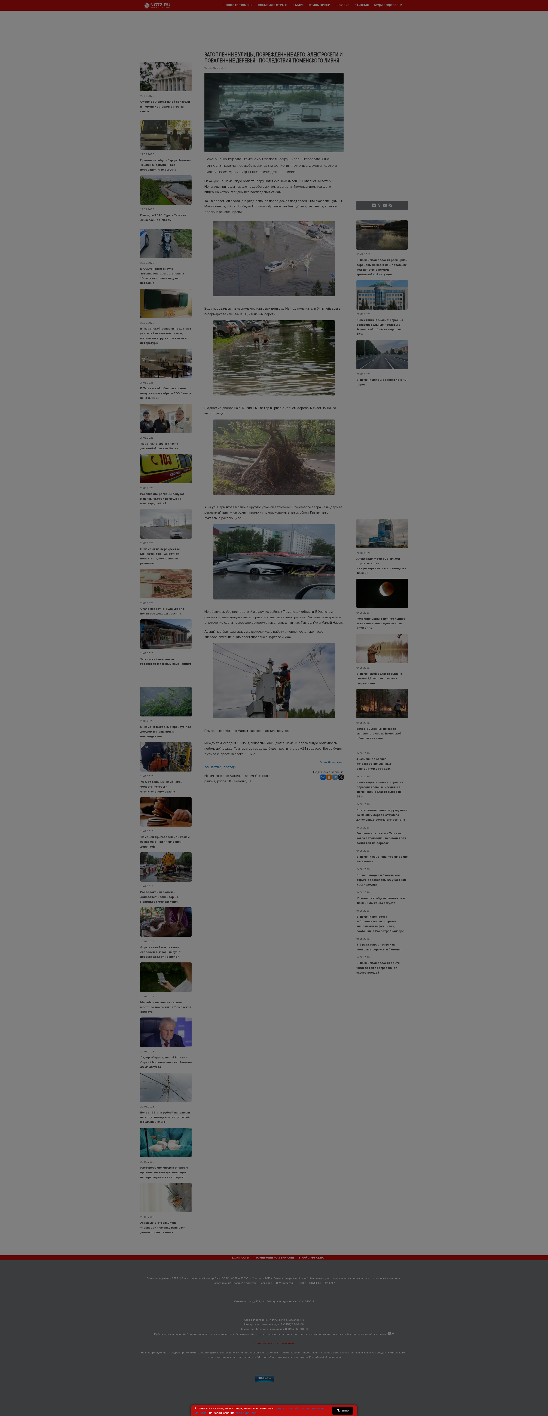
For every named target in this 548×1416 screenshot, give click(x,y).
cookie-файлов (245, 1413)
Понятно (343, 1410)
